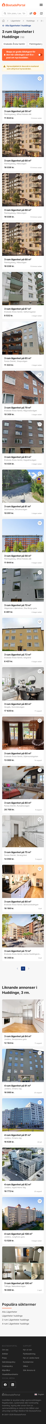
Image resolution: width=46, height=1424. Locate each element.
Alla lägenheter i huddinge (18, 25)
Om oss (5, 1350)
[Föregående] (17, 969)
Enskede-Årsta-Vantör (14, 44)
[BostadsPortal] (13, 5)
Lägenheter (15, 21)
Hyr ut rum (27, 1350)
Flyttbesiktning (29, 1354)
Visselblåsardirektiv (10, 1374)
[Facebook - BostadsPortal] (5, 1384)
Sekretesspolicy (8, 1362)
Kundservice (28, 1362)
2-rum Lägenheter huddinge (15, 1319)
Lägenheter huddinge (12, 1315)
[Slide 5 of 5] (26, 105)
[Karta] (41, 13)
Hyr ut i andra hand (31, 1358)
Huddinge (30, 21)
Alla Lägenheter (9, 1312)
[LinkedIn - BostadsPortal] (12, 1384)
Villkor (25, 1366)
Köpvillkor (6, 1370)
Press (4, 1358)
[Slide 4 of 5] (24, 105)
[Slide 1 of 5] (20, 105)
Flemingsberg (35, 44)
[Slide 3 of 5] (23, 105)
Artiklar (5, 1354)
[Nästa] (29, 969)
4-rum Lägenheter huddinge (15, 1323)
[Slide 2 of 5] (21, 105)
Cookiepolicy (7, 1366)
